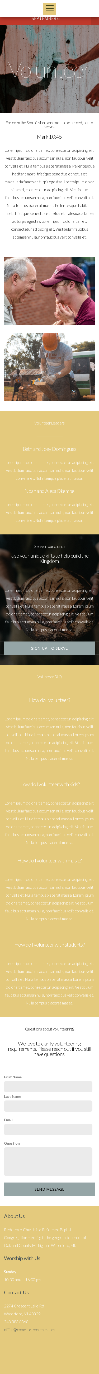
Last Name (12, 1096)
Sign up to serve (49, 648)
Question (12, 1143)
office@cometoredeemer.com (29, 1329)
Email (8, 1120)
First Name (13, 1077)
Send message (50, 1189)
